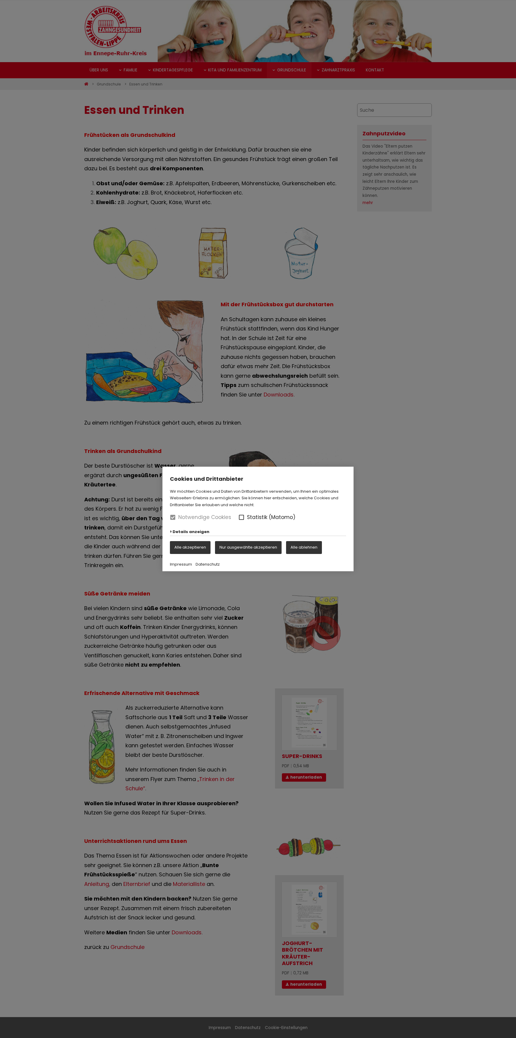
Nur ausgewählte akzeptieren (248, 547)
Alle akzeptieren (190, 547)
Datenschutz (208, 564)
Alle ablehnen (304, 547)
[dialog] (258, 519)
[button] (241, 517)
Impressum (181, 564)
